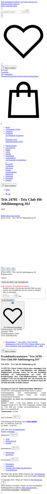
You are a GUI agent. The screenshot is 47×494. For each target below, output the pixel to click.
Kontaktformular (19, 429)
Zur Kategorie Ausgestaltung (15, 160)
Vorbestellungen (11, 470)
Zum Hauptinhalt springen (10, 2)
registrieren (9, 74)
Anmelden (4, 72)
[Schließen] (2, 492)
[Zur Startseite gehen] (9, 6)
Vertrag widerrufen (7, 431)
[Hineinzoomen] (13, 269)
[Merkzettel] (23, 62)
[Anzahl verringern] (5, 296)
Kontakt (8, 443)
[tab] (25, 344)
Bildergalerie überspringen (10, 216)
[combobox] (11, 12)
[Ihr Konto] (2, 64)
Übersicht (4, 76)
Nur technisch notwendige (10, 490)
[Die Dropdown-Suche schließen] (27, 11)
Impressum (9, 455)
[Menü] (2, 8)
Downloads (9, 464)
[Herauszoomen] (3, 269)
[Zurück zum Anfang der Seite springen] (3, 483)
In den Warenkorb (7, 300)
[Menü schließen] (6, 138)
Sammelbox (9, 466)
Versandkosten (39, 474)
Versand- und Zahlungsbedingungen (18, 468)
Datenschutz (9, 453)
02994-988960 (31, 422)
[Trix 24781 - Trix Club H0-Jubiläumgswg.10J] (18, 218)
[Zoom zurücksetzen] (8, 269)
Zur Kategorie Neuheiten (14, 135)
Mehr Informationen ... (30, 488)
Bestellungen (34, 76)
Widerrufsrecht (10, 441)
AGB (7, 439)
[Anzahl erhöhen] (16, 296)
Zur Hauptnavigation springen (19, 3)
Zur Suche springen (27, 2)
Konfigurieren (25, 490)
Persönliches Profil (15, 76)
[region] (23, 245)
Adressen (25, 76)
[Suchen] (23, 12)
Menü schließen (10, 68)
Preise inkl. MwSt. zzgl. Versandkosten (15, 282)
